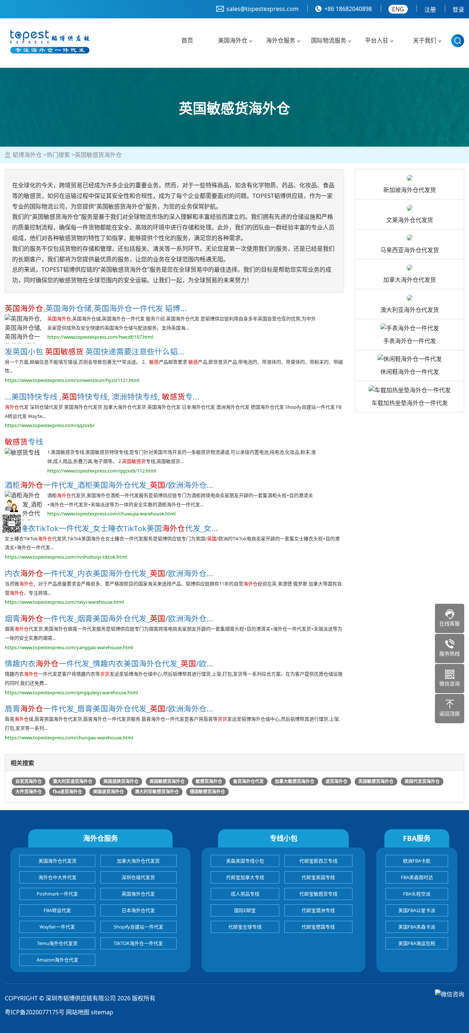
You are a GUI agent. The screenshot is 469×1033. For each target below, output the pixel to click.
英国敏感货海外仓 (376, 781)
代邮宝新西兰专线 (318, 860)
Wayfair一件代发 (57, 926)
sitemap (102, 1012)
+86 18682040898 (348, 9)
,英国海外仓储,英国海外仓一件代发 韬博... (96, 308)
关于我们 (424, 40)
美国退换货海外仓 (121, 781)
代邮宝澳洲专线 (318, 910)
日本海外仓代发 (138, 910)
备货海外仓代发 (248, 781)
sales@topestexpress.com (262, 9)
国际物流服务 (328, 40)
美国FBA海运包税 (416, 943)
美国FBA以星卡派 (416, 910)
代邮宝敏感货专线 (318, 893)
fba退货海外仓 (67, 791)
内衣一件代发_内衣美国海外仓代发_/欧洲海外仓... (109, 573)
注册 (430, 9)
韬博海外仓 (27, 155)
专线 (24, 442)
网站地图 (77, 1012)
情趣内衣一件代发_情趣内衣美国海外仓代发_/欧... (109, 663)
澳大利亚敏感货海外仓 (157, 791)
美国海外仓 (232, 40)
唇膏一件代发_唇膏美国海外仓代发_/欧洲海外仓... (109, 708)
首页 (187, 40)
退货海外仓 (336, 781)
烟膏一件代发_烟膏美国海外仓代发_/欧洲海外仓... (109, 618)
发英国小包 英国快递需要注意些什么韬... (94, 351)
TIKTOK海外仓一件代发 (138, 943)
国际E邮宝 (245, 910)
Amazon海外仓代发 (57, 959)
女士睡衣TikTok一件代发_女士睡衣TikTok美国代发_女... (111, 528)
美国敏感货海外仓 (167, 781)
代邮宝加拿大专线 (245, 877)
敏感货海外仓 (209, 781)
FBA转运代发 (57, 910)
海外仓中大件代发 (57, 877)
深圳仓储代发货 (138, 877)
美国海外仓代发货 (57, 860)
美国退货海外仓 (108, 791)
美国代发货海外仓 (422, 781)
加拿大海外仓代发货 (138, 860)
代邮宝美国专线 (318, 877)
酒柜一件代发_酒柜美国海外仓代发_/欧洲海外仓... (109, 485)
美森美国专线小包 (245, 860)
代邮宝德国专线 (318, 926)
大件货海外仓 (28, 791)
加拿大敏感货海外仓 (294, 781)
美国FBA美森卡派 (416, 926)
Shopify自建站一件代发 (138, 926)
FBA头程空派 (417, 893)
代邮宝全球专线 (245, 926)
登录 (458, 9)
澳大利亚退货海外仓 (72, 781)
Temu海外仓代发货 (57, 943)
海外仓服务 (280, 40)
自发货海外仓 (28, 781)
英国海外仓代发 (138, 893)
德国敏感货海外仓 (207, 791)
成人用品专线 (245, 893)
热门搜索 (58, 155)
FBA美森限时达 (417, 877)
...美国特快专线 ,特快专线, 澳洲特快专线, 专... (102, 396)
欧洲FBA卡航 (417, 860)
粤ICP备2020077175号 (34, 1012)
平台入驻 (376, 40)
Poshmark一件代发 (57, 893)
